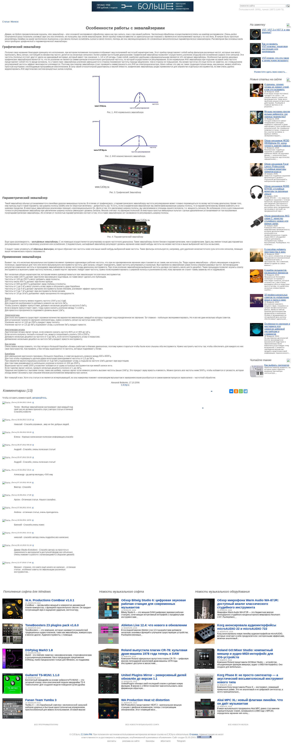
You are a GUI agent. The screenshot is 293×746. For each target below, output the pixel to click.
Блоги (117, 16)
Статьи (54, 16)
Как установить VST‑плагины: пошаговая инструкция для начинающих (275, 48)
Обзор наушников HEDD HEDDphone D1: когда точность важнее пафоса (277, 143)
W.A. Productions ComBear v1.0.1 (49, 600)
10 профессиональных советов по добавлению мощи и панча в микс (276, 297)
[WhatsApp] (241, 391)
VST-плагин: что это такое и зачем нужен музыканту (275, 59)
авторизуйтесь (39, 398)
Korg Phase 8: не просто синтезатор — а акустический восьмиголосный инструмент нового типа (250, 678)
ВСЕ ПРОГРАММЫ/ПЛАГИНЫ (46, 724)
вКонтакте (166, 741)
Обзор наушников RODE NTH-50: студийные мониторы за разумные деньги (276, 190)
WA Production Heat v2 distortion (145, 700)
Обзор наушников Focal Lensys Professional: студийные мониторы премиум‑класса (276, 168)
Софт (27, 16)
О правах (193, 734)
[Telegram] (245, 391)
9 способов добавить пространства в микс (275, 250)
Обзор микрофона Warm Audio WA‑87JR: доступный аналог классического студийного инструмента (248, 604)
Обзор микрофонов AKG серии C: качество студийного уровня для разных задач (276, 220)
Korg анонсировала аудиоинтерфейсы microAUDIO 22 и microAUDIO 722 (246, 627)
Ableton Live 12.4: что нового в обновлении (154, 625)
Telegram (181, 741)
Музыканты (70, 16)
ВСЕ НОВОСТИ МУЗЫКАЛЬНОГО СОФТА (142, 724)
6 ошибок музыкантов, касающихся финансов (276, 271)
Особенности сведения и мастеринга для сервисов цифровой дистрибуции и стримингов (277, 329)
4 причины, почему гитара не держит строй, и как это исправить (276, 87)
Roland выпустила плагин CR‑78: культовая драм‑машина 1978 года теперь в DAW (154, 651)
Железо (14, 22)
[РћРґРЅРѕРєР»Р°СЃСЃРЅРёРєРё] (236, 391)
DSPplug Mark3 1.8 (39, 650)
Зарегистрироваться (276, 16)
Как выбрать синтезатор (276, 365)
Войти (259, 16)
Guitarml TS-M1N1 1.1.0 (42, 675)
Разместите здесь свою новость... (270, 72)
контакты (111, 741)
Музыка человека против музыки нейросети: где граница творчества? (277, 114)
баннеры (150, 741)
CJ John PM (86, 734)
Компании (103, 16)
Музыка (40, 16)
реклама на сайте (131, 741)
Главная (13, 16)
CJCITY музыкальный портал (22, 6)
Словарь (87, 16)
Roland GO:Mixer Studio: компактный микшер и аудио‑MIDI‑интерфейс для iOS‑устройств (245, 653)
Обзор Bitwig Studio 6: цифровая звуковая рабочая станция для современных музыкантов (153, 604)
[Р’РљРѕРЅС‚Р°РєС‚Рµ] (231, 391)
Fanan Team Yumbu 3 (40, 700)
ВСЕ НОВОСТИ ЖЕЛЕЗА (238, 724)
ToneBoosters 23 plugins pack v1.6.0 (52, 625)
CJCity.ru (125, 385)
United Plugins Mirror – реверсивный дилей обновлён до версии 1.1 (153, 676)
